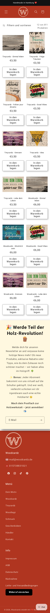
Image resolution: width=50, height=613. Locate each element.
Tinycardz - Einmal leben (13, 57)
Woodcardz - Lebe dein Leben (37, 295)
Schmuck (10, 519)
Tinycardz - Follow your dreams (13, 106)
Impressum (11, 558)
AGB (8, 565)
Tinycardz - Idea (37, 153)
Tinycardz (10, 505)
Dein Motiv (11, 492)
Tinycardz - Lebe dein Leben (13, 199)
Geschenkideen (13, 526)
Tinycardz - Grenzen (13, 153)
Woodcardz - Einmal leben (37, 199)
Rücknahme (11, 579)
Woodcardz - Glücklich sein (13, 247)
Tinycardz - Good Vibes (37, 105)
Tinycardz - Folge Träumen (36, 58)
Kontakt (9, 539)
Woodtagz (11, 512)
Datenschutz (12, 572)
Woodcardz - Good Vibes (37, 246)
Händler (9, 532)
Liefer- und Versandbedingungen (22, 585)
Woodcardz (11, 499)
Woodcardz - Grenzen (13, 294)
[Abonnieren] (41, 420)
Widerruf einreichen (19, 592)
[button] (6, 11)
